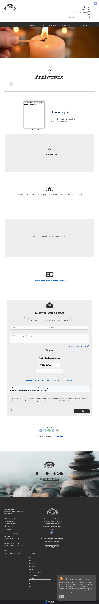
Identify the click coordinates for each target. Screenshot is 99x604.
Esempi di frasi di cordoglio (78, 346)
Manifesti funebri (35, 572)
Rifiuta (76, 597)
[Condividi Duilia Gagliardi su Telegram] (53, 432)
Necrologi (66, 24)
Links (32, 578)
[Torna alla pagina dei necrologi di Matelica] (49, 84)
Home (15, 24)
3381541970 (10, 529)
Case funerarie (49, 24)
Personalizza (69, 597)
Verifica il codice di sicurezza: (49, 358)
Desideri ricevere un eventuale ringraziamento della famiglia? (49, 380)
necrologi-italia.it (58, 436)
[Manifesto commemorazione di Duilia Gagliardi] (49, 236)
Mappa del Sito (34, 575)
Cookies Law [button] (34, 584)
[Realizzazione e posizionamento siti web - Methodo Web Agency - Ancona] (49, 602)
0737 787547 (51, 479)
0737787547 (10, 526)
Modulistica (33, 581)
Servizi (32, 24)
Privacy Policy (34, 587)
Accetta (62, 597)
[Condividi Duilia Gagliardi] (57, 432)
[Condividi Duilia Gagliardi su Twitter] (45, 432)
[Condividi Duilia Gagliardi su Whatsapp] (49, 432)
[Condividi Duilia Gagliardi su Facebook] (40, 432)
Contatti (84, 24)
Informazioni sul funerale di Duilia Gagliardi (49, 281)
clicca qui (70, 592)
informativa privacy (25, 398)
